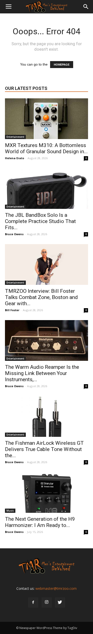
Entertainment (15, 137)
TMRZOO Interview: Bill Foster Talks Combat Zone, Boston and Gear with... (41, 297)
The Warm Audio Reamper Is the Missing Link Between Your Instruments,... (42, 373)
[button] (86, 6)
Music (10, 510)
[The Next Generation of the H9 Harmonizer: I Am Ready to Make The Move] (46, 492)
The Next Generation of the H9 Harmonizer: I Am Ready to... (40, 522)
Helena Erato (14, 158)
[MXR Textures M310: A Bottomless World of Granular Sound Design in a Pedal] (46, 118)
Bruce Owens (14, 234)
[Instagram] (47, 602)
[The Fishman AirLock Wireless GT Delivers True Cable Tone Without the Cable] (46, 416)
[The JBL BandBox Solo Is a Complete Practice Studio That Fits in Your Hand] (46, 188)
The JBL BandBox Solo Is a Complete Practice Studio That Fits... (40, 221)
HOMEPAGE (61, 64)
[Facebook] (33, 602)
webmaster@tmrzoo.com (56, 588)
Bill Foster (12, 310)
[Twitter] (60, 602)
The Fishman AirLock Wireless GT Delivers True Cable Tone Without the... (44, 449)
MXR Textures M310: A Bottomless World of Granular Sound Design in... (46, 148)
